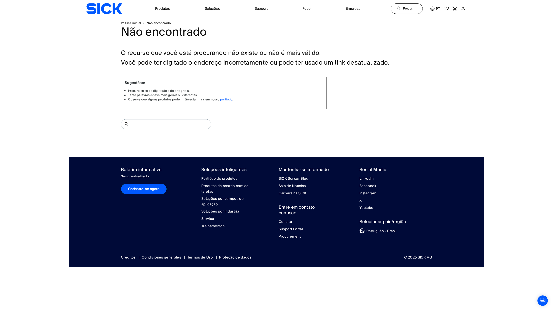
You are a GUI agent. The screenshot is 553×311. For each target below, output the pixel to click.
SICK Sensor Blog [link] (293, 179)
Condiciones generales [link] (162, 257)
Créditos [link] (129, 257)
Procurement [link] (290, 237)
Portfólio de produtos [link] (219, 179)
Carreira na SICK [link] (293, 193)
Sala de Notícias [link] (292, 186)
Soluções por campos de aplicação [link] (222, 201)
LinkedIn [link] (366, 179)
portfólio (226, 99)
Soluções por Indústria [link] (220, 211)
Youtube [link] (366, 208)
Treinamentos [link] (212, 226)
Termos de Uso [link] (200, 257)
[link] (104, 8)
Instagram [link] (367, 193)
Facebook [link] (367, 186)
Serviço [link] (207, 219)
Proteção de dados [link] (235, 257)
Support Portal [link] (291, 229)
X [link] (360, 200)
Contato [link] (285, 222)
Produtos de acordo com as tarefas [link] (224, 188)
